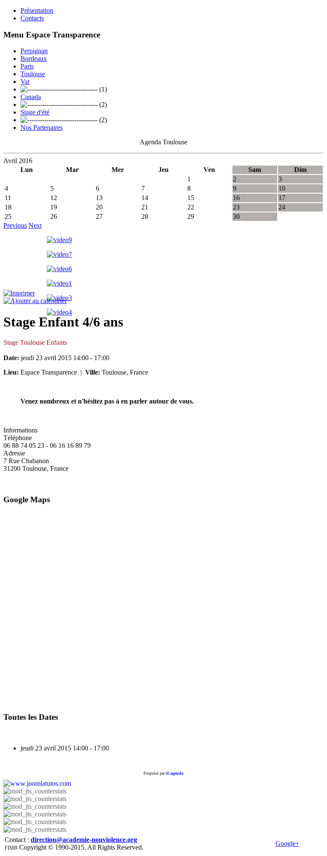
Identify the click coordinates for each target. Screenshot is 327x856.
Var (25, 81)
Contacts (32, 18)
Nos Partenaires (41, 127)
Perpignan (34, 50)
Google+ (287, 843)
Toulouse (32, 73)
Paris (27, 66)
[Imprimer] (19, 293)
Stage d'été (34, 112)
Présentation (36, 10)
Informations (20, 430)
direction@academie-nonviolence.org (84, 839)
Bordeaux (33, 58)
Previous (15, 225)
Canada (30, 96)
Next (35, 225)
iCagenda (175, 773)
